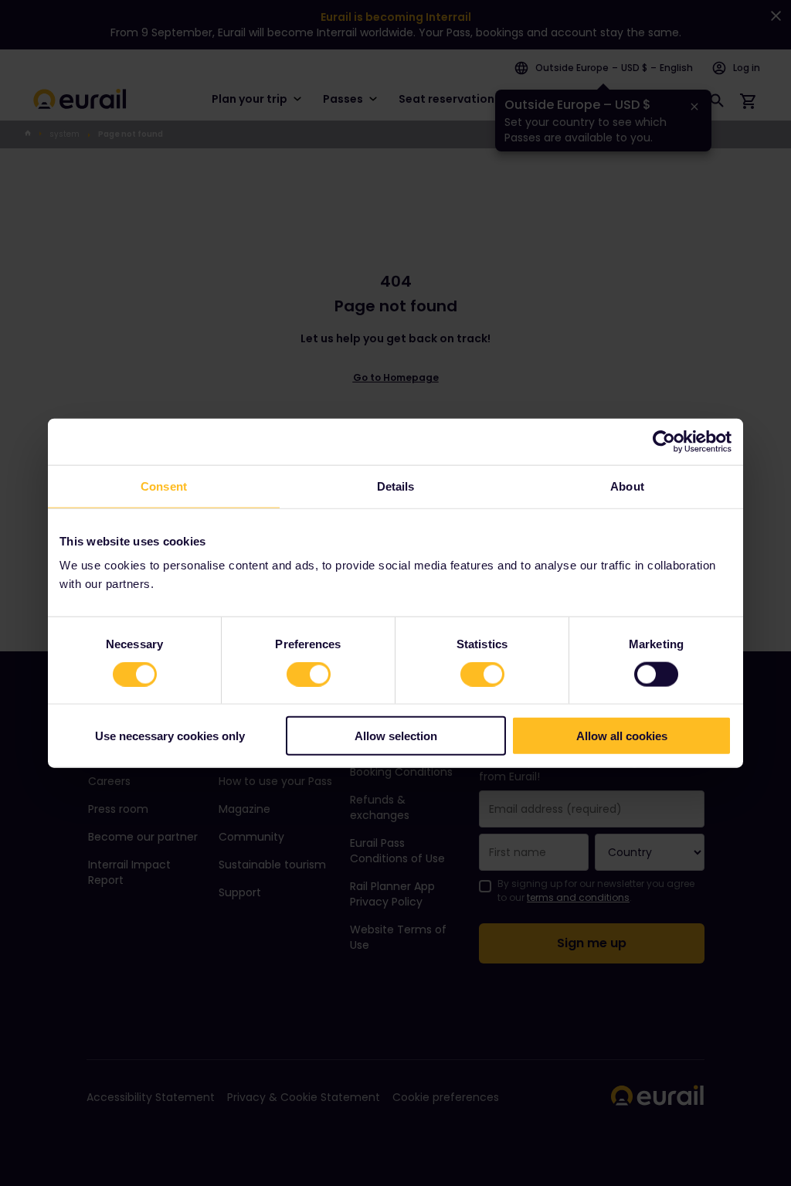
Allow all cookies (621, 736)
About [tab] (627, 485)
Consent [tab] (164, 485)
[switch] (309, 673)
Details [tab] (396, 485)
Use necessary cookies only (170, 736)
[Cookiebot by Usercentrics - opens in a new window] (664, 441)
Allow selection (396, 736)
